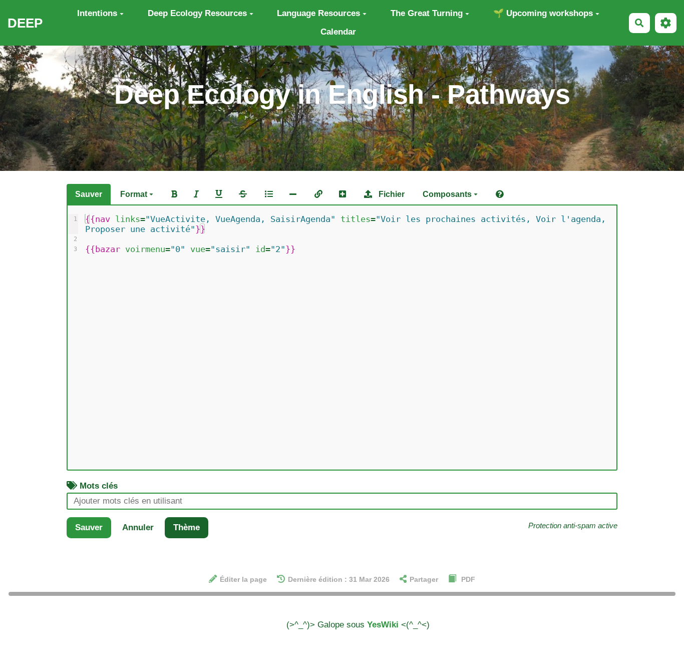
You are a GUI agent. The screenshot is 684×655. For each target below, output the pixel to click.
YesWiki (383, 624)
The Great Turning (427, 13)
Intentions (97, 13)
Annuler (138, 527)
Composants (448, 194)
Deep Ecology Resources (197, 13)
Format (134, 194)
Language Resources (318, 13)
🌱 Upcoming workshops (543, 13)
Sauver (88, 194)
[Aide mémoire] (499, 194)
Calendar (338, 32)
